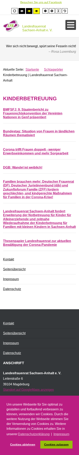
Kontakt (8, 259)
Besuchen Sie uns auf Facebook (41, 2)
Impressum (11, 279)
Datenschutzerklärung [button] (34, 434)
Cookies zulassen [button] (56, 444)
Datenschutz (12, 289)
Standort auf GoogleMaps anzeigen (28, 389)
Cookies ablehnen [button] (22, 444)
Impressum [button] (61, 434)
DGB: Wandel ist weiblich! (22, 167)
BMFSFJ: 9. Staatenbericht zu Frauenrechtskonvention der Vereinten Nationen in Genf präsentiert (32, 113)
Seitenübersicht (14, 269)
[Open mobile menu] (70, 25)
